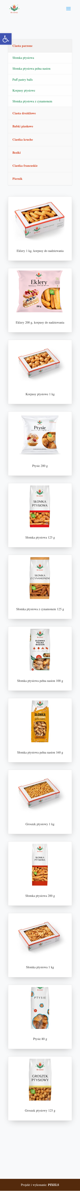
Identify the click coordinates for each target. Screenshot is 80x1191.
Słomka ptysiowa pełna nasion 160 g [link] (40, 752)
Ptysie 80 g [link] (40, 1039)
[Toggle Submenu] (64, 45)
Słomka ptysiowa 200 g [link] (40, 896)
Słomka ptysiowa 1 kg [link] (40, 967)
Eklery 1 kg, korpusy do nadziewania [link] (40, 251)
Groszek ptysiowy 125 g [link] (40, 1110)
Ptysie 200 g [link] (40, 466)
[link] (6, 39)
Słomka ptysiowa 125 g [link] (40, 537)
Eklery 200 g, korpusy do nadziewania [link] (40, 322)
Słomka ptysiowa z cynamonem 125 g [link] (40, 609)
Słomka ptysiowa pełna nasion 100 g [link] (40, 681)
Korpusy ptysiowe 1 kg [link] (40, 394)
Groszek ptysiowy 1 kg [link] (40, 824)
